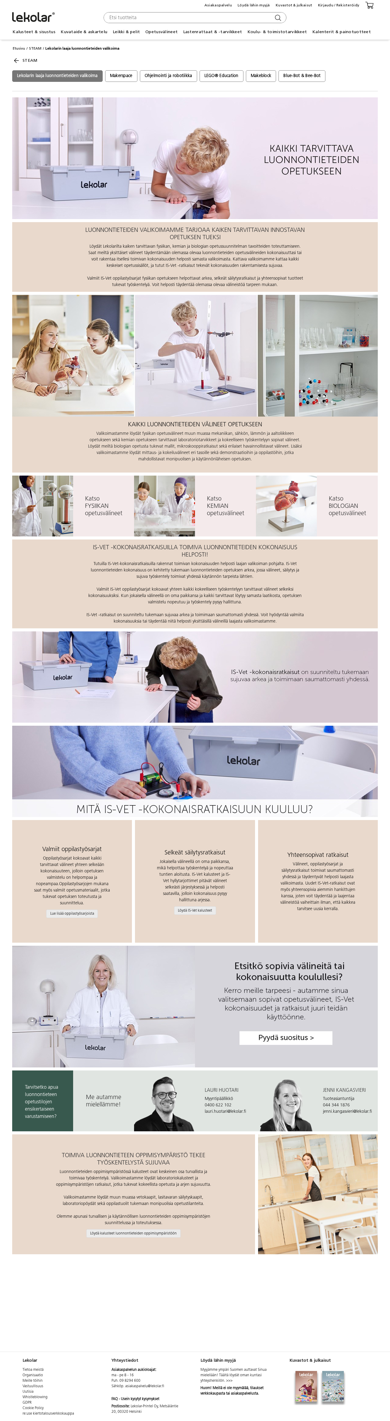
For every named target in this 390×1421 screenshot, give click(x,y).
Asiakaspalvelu (218, 5)
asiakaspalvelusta (244, 1393)
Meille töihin (33, 1381)
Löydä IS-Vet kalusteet (195, 910)
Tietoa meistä (33, 1370)
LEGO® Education (221, 76)
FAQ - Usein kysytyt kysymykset (135, 1399)
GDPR (27, 1403)
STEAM (35, 48)
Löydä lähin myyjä (254, 5)
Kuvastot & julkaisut (294, 5)
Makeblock (261, 76)
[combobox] (194, 17)
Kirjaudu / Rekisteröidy (338, 5)
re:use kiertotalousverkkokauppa (48, 1414)
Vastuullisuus (33, 1386)
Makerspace (121, 76)
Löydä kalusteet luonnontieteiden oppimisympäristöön (133, 1233)
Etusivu (19, 48)
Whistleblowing (35, 1397)
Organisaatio (33, 1375)
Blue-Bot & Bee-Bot (302, 76)
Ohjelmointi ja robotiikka (168, 76)
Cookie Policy (33, 1408)
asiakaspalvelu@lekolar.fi (144, 1386)
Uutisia (28, 1392)
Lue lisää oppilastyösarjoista (72, 914)
